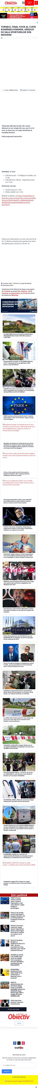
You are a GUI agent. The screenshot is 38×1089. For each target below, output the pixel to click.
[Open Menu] (23, 2)
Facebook (7, 291)
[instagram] (31, 18)
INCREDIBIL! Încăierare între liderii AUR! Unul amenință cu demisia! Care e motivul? (16, 974)
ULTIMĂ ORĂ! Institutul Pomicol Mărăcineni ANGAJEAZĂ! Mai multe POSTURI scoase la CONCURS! (17, 16)
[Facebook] (14, 1043)
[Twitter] (19, 1043)
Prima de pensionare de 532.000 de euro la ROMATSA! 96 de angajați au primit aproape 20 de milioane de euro (18, 637)
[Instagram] (23, 1043)
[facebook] (31, 14)
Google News (15, 293)
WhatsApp (14, 295)
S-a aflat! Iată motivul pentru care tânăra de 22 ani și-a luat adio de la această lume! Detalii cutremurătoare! (18, 719)
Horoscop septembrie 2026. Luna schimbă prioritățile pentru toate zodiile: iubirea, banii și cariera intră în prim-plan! (17, 501)
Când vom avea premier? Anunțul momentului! (17, 1002)
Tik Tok (25, 293)
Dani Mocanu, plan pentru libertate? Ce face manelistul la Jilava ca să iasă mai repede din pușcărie (19, 610)
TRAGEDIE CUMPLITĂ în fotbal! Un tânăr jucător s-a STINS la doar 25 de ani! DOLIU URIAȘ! (17, 883)
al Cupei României (25, 283)
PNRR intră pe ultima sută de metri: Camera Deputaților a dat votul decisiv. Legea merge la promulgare (18, 417)
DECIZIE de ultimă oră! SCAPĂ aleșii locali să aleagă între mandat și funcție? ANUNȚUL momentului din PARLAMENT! (17, 960)
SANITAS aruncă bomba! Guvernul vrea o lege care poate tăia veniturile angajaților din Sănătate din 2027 (19, 583)
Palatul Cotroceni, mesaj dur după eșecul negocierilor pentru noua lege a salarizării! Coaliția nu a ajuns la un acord (18, 528)
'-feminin (16, 283)
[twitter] (35, 14)
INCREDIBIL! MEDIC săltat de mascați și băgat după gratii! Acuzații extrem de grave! (19, 800)
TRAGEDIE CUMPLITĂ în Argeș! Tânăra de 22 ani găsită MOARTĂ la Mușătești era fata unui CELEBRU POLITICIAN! (19, 746)
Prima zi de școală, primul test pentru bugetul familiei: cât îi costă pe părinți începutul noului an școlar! (17, 473)
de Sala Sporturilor (7, 285)
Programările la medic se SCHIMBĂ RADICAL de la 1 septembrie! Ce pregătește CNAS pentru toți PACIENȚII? (18, 363)
